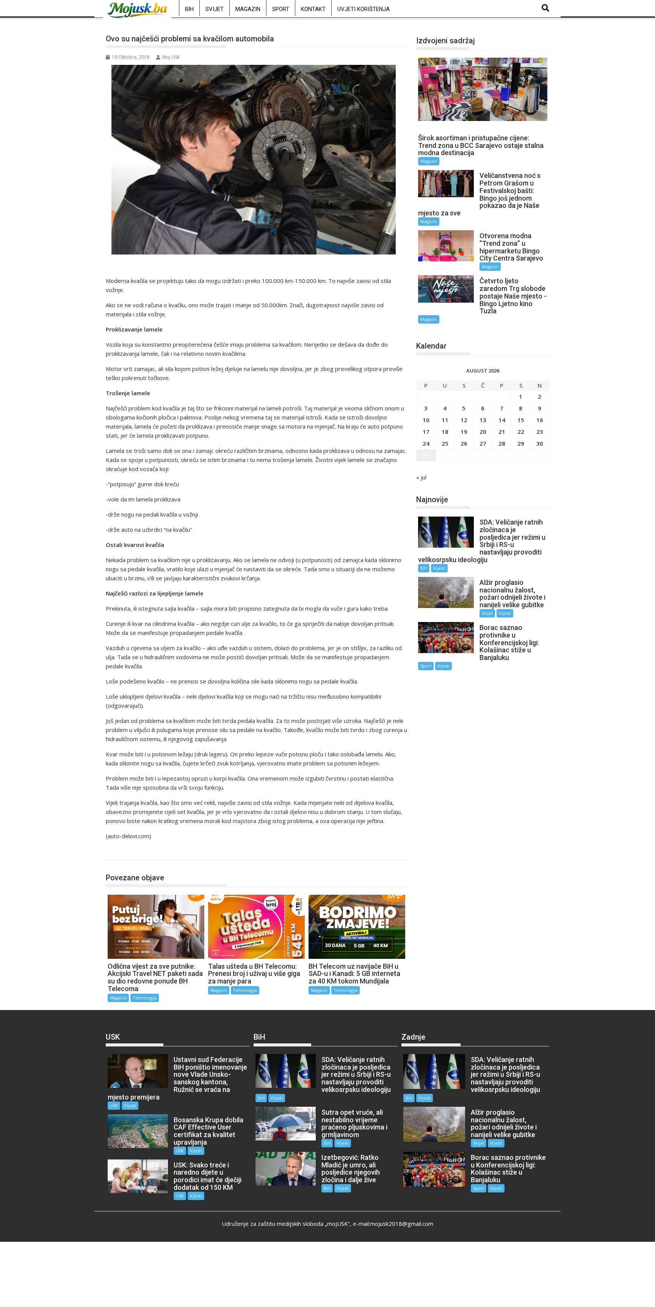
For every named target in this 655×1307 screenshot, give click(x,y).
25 (445, 443)
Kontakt (313, 9)
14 (501, 420)
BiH (189, 9)
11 (445, 420)
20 (482, 431)
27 (482, 443)
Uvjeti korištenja (363, 9)
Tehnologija (128, 851)
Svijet (214, 9)
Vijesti (439, 568)
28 (501, 443)
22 (520, 431)
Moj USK (171, 57)
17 (426, 431)
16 (539, 420)
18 (445, 431)
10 (426, 420)
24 (426, 443)
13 (482, 420)
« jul (421, 477)
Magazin (247, 9)
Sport (280, 9)
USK (114, 1105)
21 (501, 431)
